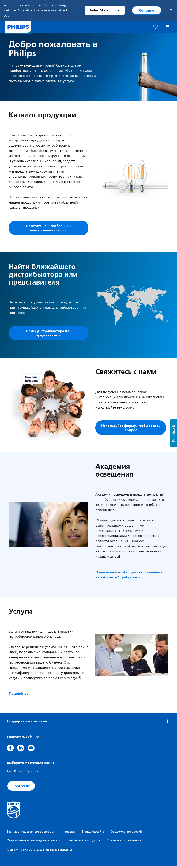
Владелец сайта (93, 831)
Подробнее (18, 693)
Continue (146, 10)
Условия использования (124, 840)
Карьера (68, 831)
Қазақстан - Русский (23, 771)
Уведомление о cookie (127, 831)
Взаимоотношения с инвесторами (31, 831)
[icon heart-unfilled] (155, 27)
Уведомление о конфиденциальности (34, 840)
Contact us (21, 786)
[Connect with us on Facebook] (10, 748)
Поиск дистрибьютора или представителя (48, 333)
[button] (173, 433)
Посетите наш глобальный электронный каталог (48, 228)
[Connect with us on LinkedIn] (20, 748)
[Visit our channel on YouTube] (31, 748)
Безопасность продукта (84, 840)
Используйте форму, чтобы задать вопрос (130, 428)
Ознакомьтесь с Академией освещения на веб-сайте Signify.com (128, 574)
